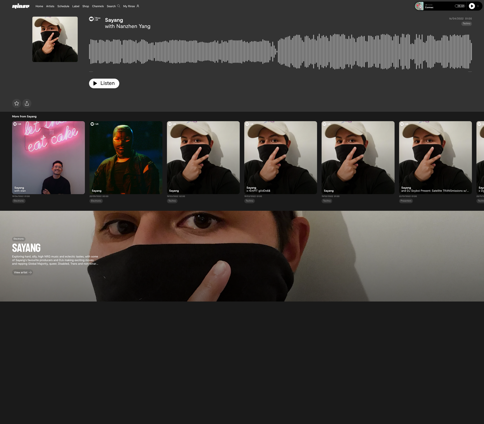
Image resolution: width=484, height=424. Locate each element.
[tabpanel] (280, 52)
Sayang (114, 19)
